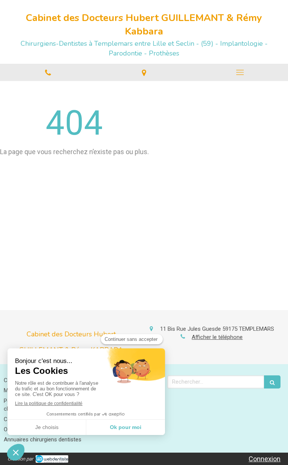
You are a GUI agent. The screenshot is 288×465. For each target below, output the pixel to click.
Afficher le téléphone (217, 337)
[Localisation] (144, 72)
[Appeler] (48, 72)
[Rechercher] (272, 381)
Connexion (264, 459)
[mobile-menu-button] (240, 72)
